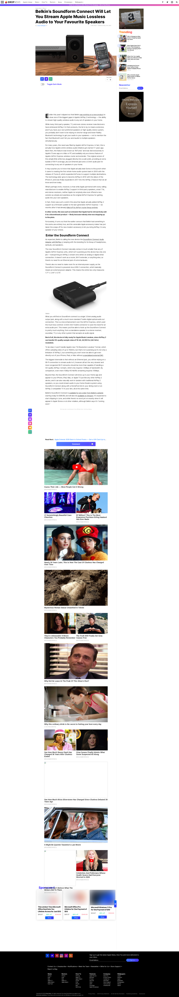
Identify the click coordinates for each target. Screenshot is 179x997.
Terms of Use (106, 984)
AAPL (91, 984)
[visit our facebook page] (47, 955)
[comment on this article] (30, 427)
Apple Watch (51, 982)
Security (92, 980)
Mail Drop (78, 987)
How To (44, 2)
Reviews (92, 977)
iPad (49, 977)
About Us (105, 975)
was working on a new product (91, 115)
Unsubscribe (61, 966)
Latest (119, 975)
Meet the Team (84, 966)
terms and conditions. (41, 995)
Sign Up (140, 88)
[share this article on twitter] (46, 79)
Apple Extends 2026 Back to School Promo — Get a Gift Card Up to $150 (82, 439)
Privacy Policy (107, 977)
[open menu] (2, 2)
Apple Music (38, 8)
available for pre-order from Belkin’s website (86, 393)
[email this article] (30, 419)
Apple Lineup (27, 2)
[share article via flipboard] (30, 423)
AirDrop (78, 975)
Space (119, 985)
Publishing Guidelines (131, 993)
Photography (120, 982)
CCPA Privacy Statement (103, 993)
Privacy (92, 979)
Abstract (119, 977)
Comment (82, 444)
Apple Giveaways (94, 987)
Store (60, 2)
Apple (118, 979)
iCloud (77, 980)
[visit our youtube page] (66, 955)
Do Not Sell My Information (117, 993)
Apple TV (50, 980)
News (37, 2)
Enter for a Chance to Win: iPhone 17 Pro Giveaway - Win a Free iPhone (89, 5)
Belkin (110, 73)
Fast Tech (50, 984)
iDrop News (48, 993)
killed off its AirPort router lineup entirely (82, 207)
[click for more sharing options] (50, 79)
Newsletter (95, 966)
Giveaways (68, 2)
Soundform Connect (74, 235)
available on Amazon (85, 396)
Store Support (116, 966)
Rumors (52, 2)
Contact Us (52, 966)
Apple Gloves (93, 975)
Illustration (120, 980)
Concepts (92, 985)
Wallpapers (79, 2)
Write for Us (104, 966)
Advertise (106, 980)
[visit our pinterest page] (57, 955)
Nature (119, 984)
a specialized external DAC (93, 355)
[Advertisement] (76, 99)
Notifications (72, 966)
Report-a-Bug (52, 969)
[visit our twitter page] (52, 955)
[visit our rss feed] (71, 955)
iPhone (49, 975)
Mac (49, 979)
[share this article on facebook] (42, 79)
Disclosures (142, 993)
